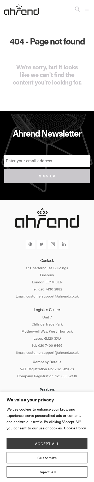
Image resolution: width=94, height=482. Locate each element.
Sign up (47, 175)
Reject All (47, 471)
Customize (47, 457)
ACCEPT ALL (47, 443)
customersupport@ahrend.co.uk (52, 296)
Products (47, 389)
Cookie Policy (75, 427)
